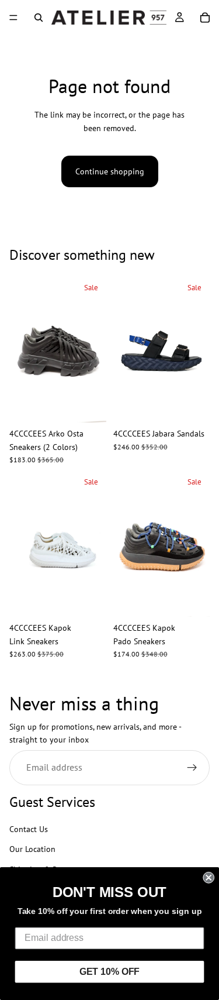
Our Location (32, 849)
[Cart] (205, 17)
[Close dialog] (208, 878)
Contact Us (28, 829)
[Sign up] (192, 767)
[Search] (38, 17)
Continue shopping (109, 171)
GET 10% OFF (109, 972)
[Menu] (13, 17)
